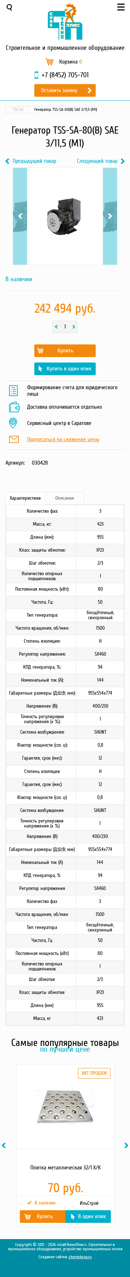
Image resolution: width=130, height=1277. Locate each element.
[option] (65, 1145)
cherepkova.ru (80, 1257)
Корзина (70, 61)
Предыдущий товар (34, 161)
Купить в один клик (69, 368)
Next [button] (127, 1145)
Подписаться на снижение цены (63, 439)
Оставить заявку (59, 90)
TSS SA (18, 109)
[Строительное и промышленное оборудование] (65, 22)
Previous (20, 194)
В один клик (92, 1216)
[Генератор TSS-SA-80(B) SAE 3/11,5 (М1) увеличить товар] (65, 216)
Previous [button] (4, 1145)
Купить (65, 350)
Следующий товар (97, 161)
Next (110, 194)
